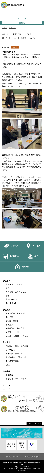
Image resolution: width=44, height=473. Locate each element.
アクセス (6, 385)
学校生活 (6, 310)
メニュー (40, 13)
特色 (7, 288)
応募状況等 (10, 350)
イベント (28, 34)
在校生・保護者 (20, 38)
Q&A (8, 365)
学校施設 (9, 325)
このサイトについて (12, 457)
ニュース (12, 28)
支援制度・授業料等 (14, 354)
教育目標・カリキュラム (16, 292)
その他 (32, 38)
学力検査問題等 (12, 361)
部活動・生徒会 (12, 321)
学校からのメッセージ (15, 284)
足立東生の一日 (12, 332)
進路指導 (6, 371)
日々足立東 (6, 38)
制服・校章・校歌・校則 (16, 313)
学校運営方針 (11, 303)
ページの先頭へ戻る (34, 423)
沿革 (7, 296)
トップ (4, 28)
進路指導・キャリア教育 (16, 379)
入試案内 (6, 342)
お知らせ (5, 34)
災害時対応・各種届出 (15, 328)
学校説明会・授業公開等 (16, 357)
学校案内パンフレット (15, 299)
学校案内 (6, 281)
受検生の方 (17, 34)
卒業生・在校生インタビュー (18, 336)
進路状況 (9, 375)
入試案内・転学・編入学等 (17, 346)
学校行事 (9, 317)
